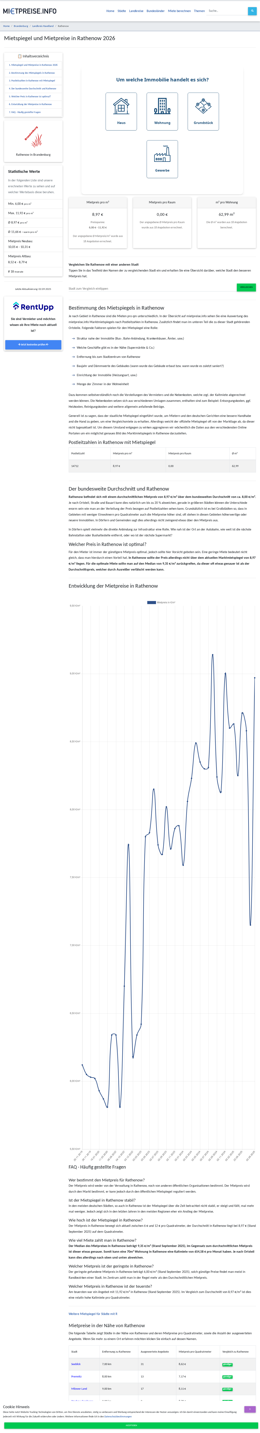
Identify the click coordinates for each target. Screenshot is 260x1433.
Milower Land (79, 1388)
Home (110, 11)
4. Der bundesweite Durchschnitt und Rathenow (32, 89)
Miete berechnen (179, 11)
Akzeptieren (131, 1425)
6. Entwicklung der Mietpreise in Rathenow (30, 104)
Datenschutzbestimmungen (118, 1416)
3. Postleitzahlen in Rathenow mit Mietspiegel (32, 81)
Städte (122, 11)
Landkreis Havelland (43, 26)
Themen (199, 11)
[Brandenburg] (33, 136)
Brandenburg (21, 26)
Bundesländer (156, 11)
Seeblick (75, 1364)
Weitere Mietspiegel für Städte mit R (93, 1314)
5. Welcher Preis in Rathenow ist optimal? (30, 96)
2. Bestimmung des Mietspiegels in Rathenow (32, 73)
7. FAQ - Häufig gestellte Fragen (25, 112)
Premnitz (76, 1376)
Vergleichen (246, 287)
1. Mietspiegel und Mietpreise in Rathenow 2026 (33, 65)
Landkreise (136, 11)
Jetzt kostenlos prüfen (33, 344)
